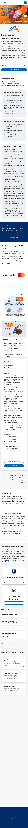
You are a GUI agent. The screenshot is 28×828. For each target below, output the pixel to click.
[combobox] (14, 65)
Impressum (14, 812)
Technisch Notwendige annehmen (14, 461)
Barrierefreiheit (14, 823)
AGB (14, 821)
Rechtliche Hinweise (14, 819)
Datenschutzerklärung (9, 371)
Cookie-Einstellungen (14, 458)
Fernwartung (14, 825)
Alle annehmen (14, 465)
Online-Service (14, 827)
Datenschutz (14, 814)
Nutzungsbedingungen (14, 816)
